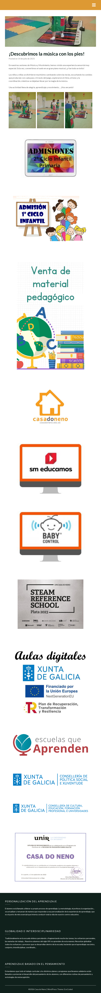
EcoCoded (68, 989)
